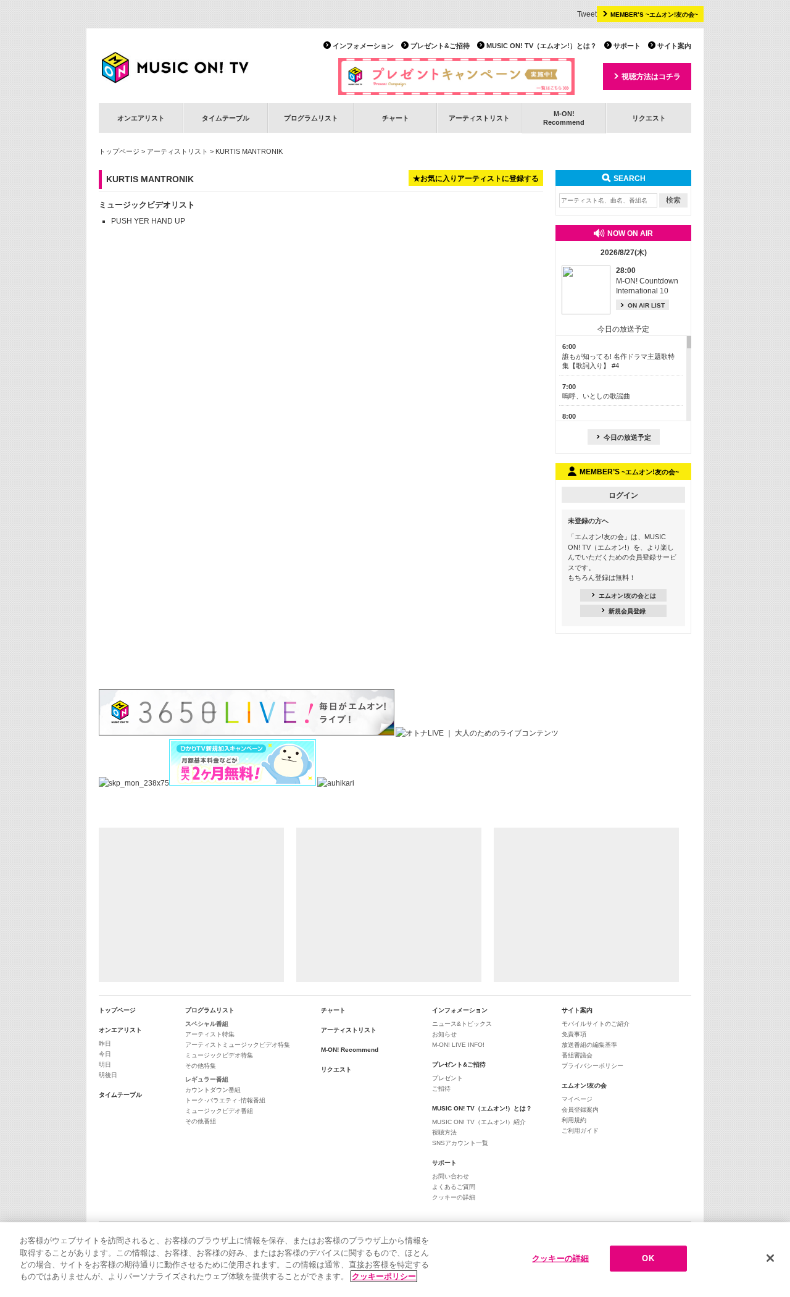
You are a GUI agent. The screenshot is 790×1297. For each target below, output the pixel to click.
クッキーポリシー (384, 1276)
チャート (395, 118)
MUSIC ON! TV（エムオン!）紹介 (479, 1122)
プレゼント (447, 1078)
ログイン (623, 495)
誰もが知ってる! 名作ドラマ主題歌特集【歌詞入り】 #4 (618, 356)
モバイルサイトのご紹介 (596, 1023)
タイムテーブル (225, 118)
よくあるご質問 (453, 1186)
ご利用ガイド (580, 1130)
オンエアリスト (141, 118)
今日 (105, 1054)
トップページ (119, 151)
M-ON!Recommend (563, 117)
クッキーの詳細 (453, 1197)
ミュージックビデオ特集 (219, 1055)
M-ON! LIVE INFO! (458, 1044)
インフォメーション (363, 45)
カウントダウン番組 (213, 1089)
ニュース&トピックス (462, 1023)
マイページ (577, 1099)
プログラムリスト (311, 118)
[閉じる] (770, 1258)
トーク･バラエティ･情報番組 (225, 1100)
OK (648, 1258)
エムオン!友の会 (584, 1085)
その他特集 (200, 1065)
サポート (627, 45)
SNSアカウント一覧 (460, 1143)
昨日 (105, 1043)
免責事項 (574, 1034)
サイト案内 (674, 45)
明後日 (108, 1075)
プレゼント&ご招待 (440, 45)
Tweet (587, 14)
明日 (105, 1064)
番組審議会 (577, 1055)
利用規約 (574, 1120)
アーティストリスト (479, 118)
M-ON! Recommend (349, 1049)
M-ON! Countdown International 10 (647, 281)
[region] (395, 1259)
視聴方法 (444, 1132)
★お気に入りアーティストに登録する (476, 178)
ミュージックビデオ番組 (219, 1110)
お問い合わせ (450, 1176)
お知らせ (444, 1034)
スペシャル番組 (206, 1023)
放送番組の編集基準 (589, 1044)
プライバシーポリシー (592, 1065)
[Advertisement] (191, 905)
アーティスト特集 (210, 1034)
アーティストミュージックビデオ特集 (237, 1044)
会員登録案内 (580, 1109)
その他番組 (200, 1121)
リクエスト (649, 118)
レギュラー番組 (206, 1079)
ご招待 (441, 1088)
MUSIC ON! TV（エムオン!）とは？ (541, 45)
